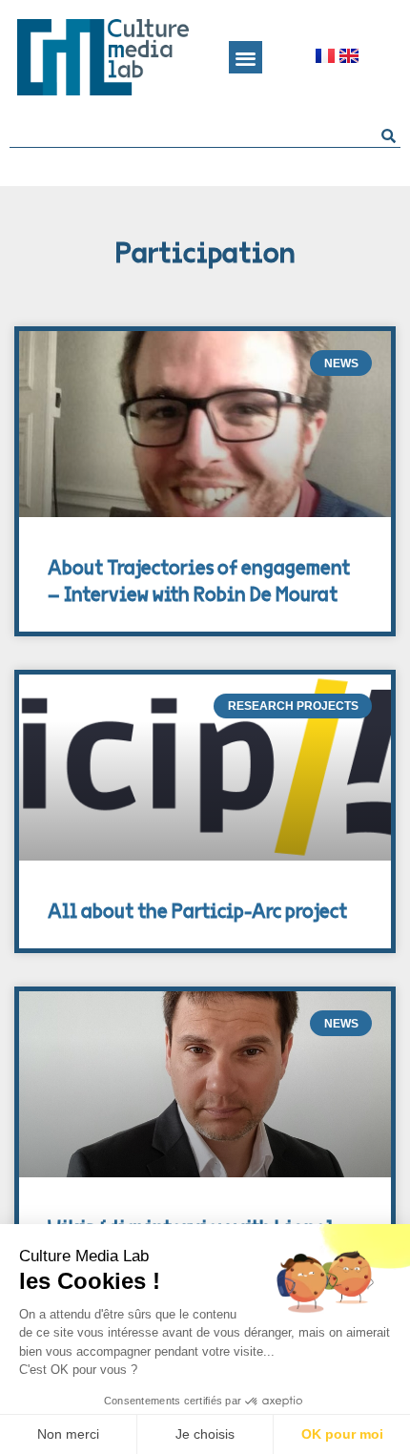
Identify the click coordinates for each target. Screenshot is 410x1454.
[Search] (388, 135)
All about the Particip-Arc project (197, 912)
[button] (245, 57)
